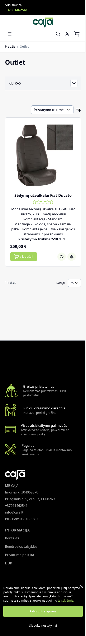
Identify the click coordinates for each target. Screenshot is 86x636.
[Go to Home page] (43, 23)
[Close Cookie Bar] (81, 586)
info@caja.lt (14, 512)
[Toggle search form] (58, 34)
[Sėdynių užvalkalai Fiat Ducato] (43, 155)
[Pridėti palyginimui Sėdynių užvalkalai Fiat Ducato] (71, 256)
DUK (8, 563)
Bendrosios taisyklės (21, 546)
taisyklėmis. (66, 600)
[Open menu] (9, 33)
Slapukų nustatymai (43, 625)
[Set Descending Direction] (78, 109)
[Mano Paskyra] (67, 34)
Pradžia (10, 46)
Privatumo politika (19, 555)
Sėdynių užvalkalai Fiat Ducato (43, 195)
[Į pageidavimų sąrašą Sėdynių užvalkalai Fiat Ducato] (61, 256)
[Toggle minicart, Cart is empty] (77, 34)
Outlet (24, 46)
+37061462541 (16, 10)
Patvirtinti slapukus (43, 611)
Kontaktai (12, 538)
